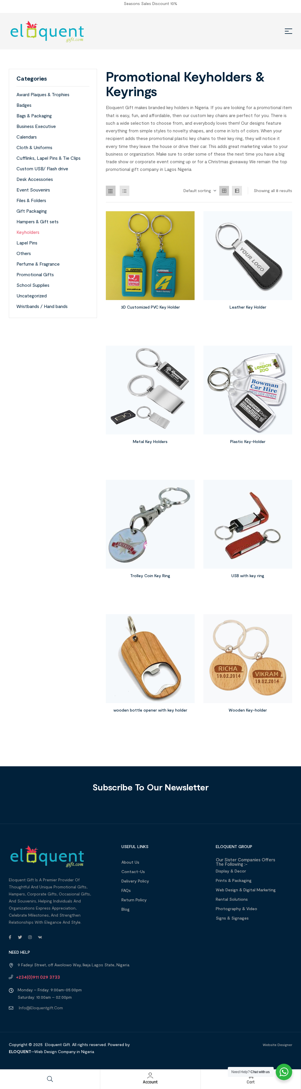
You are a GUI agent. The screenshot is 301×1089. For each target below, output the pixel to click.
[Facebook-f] (10, 937)
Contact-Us (133, 871)
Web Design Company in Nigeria (64, 1051)
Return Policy (134, 899)
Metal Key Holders (150, 441)
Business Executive (36, 126)
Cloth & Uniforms (34, 147)
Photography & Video (236, 908)
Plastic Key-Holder (247, 441)
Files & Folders (31, 200)
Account (150, 1082)
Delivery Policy (135, 880)
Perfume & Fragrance (38, 264)
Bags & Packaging (34, 115)
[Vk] (40, 937)
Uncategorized (31, 295)
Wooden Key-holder (248, 709)
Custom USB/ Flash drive (42, 168)
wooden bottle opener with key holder (150, 709)
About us (130, 862)
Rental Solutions (232, 899)
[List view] (237, 191)
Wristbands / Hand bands (42, 306)
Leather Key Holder (248, 306)
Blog (125, 909)
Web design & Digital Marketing (246, 889)
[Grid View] (111, 191)
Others (23, 253)
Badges (23, 105)
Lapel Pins (26, 242)
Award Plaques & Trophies (42, 94)
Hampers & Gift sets (37, 221)
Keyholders (27, 232)
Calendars (26, 136)
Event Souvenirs (33, 189)
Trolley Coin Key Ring (150, 575)
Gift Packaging (31, 211)
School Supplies (32, 285)
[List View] (125, 191)
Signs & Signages (232, 917)
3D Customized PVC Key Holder (150, 306)
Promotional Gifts (35, 274)
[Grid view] (224, 191)
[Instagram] (30, 937)
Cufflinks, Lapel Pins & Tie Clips (48, 158)
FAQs (126, 890)
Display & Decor (231, 870)
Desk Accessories (34, 179)
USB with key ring (247, 575)
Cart (251, 1082)
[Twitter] (20, 937)
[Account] (150, 1075)
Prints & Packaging (234, 880)
